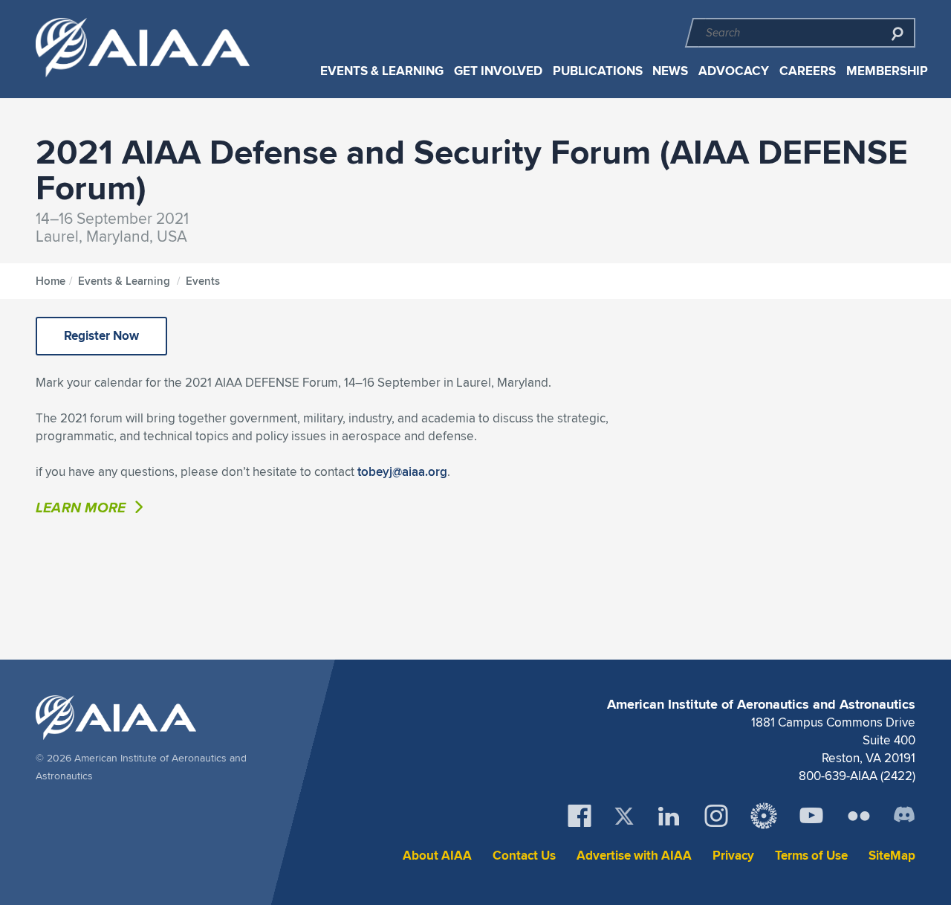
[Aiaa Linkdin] (668, 815)
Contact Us (524, 855)
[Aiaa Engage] (763, 815)
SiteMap (892, 855)
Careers (807, 71)
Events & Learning (382, 71)
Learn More (82, 507)
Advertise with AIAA (634, 855)
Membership (887, 71)
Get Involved (498, 71)
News (670, 71)
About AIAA (437, 855)
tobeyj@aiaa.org (402, 471)
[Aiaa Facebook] (579, 815)
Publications (598, 71)
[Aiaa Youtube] (811, 815)
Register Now (101, 335)
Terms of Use (811, 855)
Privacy (733, 855)
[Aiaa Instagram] (716, 815)
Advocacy (733, 71)
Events (203, 281)
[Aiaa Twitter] (624, 816)
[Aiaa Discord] (904, 815)
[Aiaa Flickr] (859, 815)
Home (50, 281)
